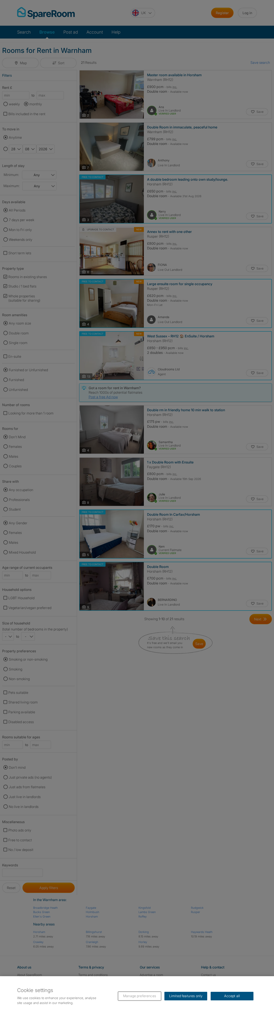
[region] (137, 996)
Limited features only (186, 996)
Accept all (232, 996)
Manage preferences (139, 996)
